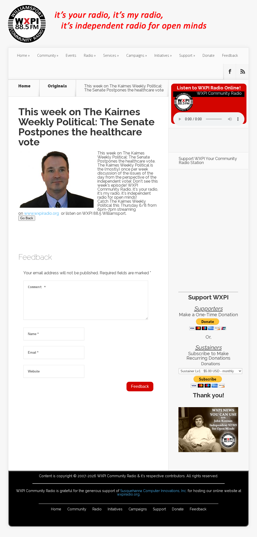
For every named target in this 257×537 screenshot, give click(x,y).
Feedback (230, 55)
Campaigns (135, 55)
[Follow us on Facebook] (229, 72)
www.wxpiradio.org (42, 213)
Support (185, 55)
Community (46, 55)
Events (71, 55)
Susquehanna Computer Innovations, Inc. (153, 491)
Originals (57, 86)
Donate (209, 55)
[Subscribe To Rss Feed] (242, 72)
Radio (88, 55)
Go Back (26, 218)
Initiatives (161, 55)
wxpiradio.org (128, 494)
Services (109, 55)
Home (22, 55)
